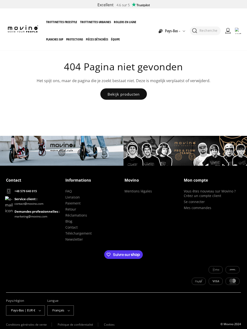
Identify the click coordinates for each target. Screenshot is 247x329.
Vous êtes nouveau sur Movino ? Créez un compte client (210, 193)
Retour (70, 209)
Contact (71, 227)
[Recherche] (195, 31)
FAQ (68, 191)
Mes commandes (197, 207)
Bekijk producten (124, 94)
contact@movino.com (28, 204)
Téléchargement (78, 233)
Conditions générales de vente (26, 324)
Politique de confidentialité (75, 324)
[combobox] (205, 30)
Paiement (73, 203)
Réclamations (76, 215)
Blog (68, 221)
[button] (62, 22)
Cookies (109, 324)
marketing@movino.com (30, 216)
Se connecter (194, 201)
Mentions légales (138, 191)
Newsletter (74, 239)
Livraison (72, 197)
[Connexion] (228, 31)
